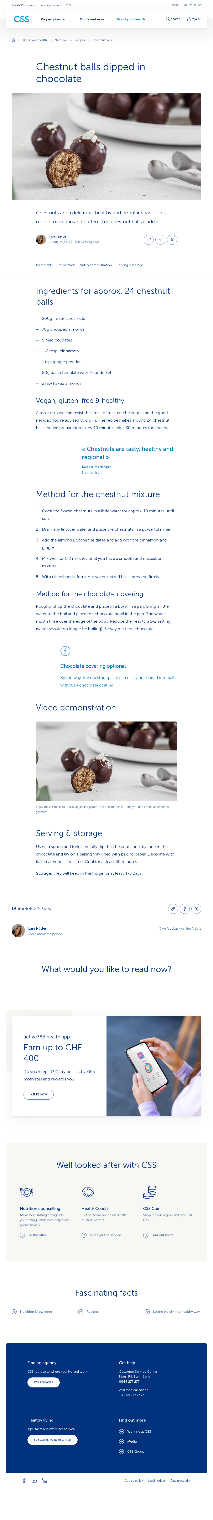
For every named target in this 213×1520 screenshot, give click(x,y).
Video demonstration (96, 265)
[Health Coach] (106, 1211)
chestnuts (132, 412)
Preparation (66, 265)
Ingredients (44, 265)
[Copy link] (149, 240)
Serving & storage (130, 265)
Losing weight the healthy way (176, 1312)
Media (132, 1441)
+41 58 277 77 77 (131, 1395)
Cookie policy (134, 1480)
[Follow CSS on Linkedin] (44, 1480)
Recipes (93, 1312)
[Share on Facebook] (160, 240)
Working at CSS (139, 1431)
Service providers (50, 5)
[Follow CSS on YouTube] (34, 1480)
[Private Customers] (21, 19)
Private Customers (23, 5)
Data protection (180, 1480)
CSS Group (135, 1451)
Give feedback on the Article (180, 928)
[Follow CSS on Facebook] (24, 1480)
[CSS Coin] (168, 1211)
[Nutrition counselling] (45, 1211)
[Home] (13, 40)
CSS (68, 5)
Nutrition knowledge (36, 1312)
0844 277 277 (129, 1381)
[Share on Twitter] (172, 240)
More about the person (45, 934)
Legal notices (156, 1480)
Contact (174, 5)
